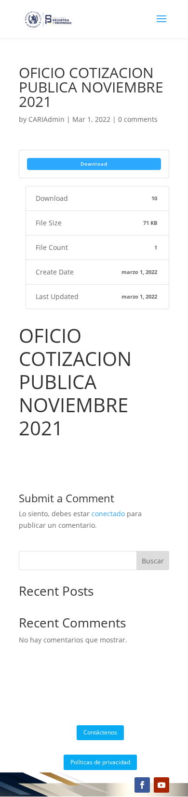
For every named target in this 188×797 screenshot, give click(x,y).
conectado (108, 513)
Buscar (153, 560)
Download (94, 163)
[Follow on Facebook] (142, 785)
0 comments (138, 119)
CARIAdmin (46, 119)
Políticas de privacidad (100, 762)
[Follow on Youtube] (161, 785)
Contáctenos (100, 732)
